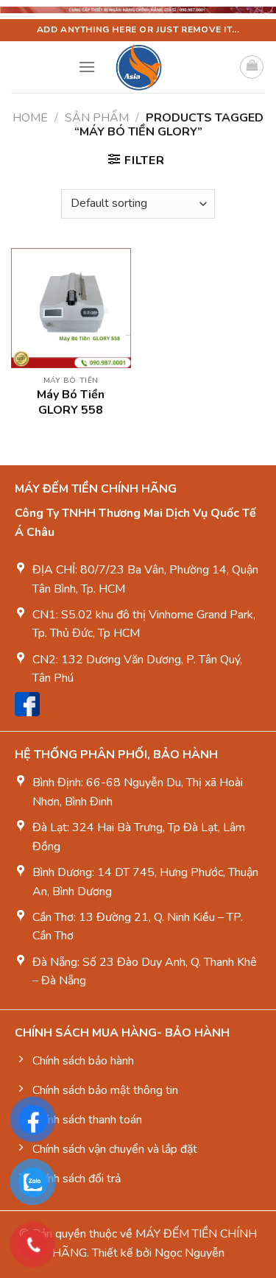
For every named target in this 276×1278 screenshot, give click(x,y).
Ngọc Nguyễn (189, 1253)
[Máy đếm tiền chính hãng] (138, 67)
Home (30, 118)
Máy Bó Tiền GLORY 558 (71, 402)
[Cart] (251, 67)
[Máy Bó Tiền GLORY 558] (71, 308)
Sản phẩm (97, 118)
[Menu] (87, 67)
